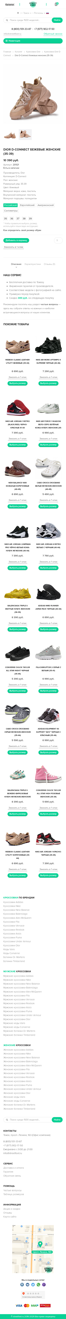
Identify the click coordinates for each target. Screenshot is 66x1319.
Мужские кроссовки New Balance (21, 983)
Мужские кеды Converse (16, 1027)
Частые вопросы (12, 1190)
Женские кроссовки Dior (16, 1093)
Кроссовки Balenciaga (15, 913)
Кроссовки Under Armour (17, 941)
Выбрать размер (17, 383)
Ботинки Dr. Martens (14, 957)
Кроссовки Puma (12, 937)
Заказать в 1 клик (13, 247)
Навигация (14, 40)
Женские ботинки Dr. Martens (19, 1104)
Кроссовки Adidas (13, 902)
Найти (57, 20)
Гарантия (8, 1171)
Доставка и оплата (13, 1167)
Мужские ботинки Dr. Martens (19, 1030)
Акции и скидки (11, 1208)
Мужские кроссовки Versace (19, 999)
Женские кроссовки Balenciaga (20, 1061)
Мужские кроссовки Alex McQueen (22, 991)
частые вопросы (49, 304)
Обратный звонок (53, 33)
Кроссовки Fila (11, 921)
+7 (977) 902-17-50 (44, 29)
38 (24, 218)
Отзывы (7, 1212)
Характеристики (33, 264)
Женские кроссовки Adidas (18, 1049)
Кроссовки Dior (33, 51)
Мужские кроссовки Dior (16, 1019)
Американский (46, 205)
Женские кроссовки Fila (16, 1069)
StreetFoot (33, 4)
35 (5, 218)
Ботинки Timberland (14, 961)
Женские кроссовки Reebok (19, 1077)
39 (30, 218)
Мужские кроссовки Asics (17, 1007)
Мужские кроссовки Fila (16, 995)
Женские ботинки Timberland (19, 1108)
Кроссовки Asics (12, 933)
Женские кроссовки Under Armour (22, 1089)
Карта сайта (9, 1216)
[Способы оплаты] (33, 1306)
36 (11, 218)
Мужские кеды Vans (14, 1023)
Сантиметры (11, 210)
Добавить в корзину (16, 240)
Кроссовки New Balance (16, 909)
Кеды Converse (11, 953)
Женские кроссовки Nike (17, 1053)
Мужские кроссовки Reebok (19, 1003)
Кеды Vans (9, 949)
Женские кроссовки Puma (17, 1085)
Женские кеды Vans (14, 1096)
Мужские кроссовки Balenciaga (20, 987)
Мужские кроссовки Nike (17, 979)
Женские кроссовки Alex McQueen (22, 1065)
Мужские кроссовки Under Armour (22, 1015)
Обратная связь (12, 1175)
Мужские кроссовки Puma (17, 1011)
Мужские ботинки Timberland (19, 1035)
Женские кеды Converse (16, 1100)
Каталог (18, 51)
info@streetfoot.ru (12, 33)
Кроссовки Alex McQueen (17, 917)
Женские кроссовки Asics (17, 1081)
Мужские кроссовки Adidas (18, 975)
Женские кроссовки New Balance (21, 1057)
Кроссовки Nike (12, 906)
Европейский (27, 205)
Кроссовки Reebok (13, 929)
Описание (16, 264)
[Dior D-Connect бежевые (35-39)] (33, 94)
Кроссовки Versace (14, 925)
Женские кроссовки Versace (19, 1073)
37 (17, 218)
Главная (7, 51)
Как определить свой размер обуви (22, 230)
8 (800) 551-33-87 (21, 29)
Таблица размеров (13, 1194)
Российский (10, 205)
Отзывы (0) (49, 264)
